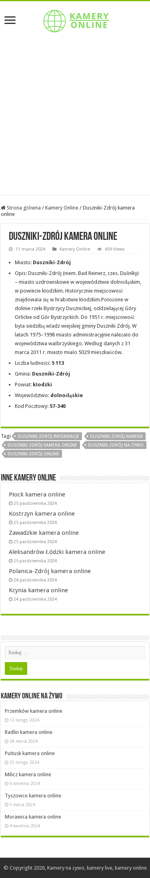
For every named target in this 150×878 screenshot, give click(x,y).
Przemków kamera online (33, 711)
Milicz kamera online (28, 774)
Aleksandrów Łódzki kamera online (57, 552)
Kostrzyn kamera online (42, 513)
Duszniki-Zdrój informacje (48, 436)
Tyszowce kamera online (33, 796)
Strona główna (23, 208)
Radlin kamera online (28, 732)
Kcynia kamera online (38, 590)
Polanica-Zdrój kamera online (50, 571)
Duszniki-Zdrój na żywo (116, 445)
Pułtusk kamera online (30, 753)
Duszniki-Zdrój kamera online (42, 445)
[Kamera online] (75, 19)
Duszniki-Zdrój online (33, 454)
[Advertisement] (75, 120)
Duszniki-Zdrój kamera (116, 436)
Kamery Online (61, 208)
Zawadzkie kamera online (44, 532)
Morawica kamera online (33, 817)
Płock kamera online (37, 494)
